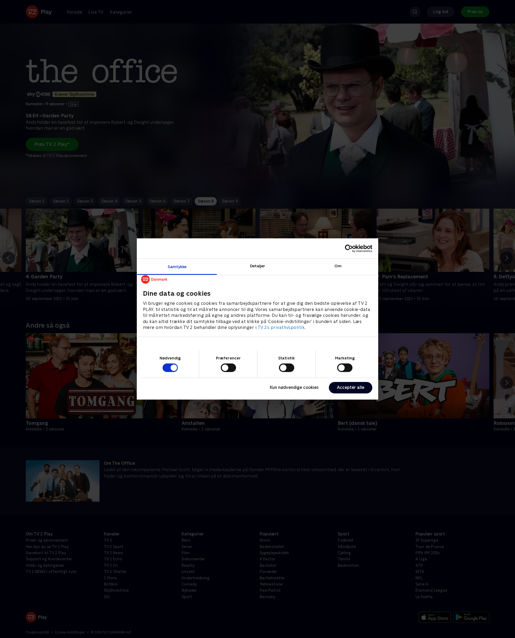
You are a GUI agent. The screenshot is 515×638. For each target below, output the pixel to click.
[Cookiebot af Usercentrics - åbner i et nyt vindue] (348, 248)
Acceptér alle (350, 387)
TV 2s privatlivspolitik (281, 327)
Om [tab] (337, 266)
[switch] (228, 367)
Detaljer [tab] (257, 266)
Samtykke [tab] (177, 266)
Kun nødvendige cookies (294, 387)
